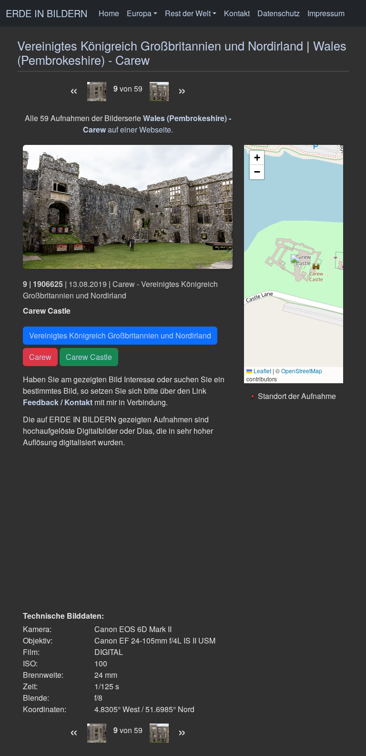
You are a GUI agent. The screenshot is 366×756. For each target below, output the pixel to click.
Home (109, 13)
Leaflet (261, 371)
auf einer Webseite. (157, 123)
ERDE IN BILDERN (46, 13)
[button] (293, 259)
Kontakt (237, 13)
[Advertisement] (128, 529)
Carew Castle (89, 356)
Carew (40, 356)
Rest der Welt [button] (188, 13)
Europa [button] (139, 13)
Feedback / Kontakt (57, 402)
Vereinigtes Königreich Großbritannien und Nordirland (160, 45)
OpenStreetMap (301, 371)
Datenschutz (278, 13)
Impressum (326, 13)
